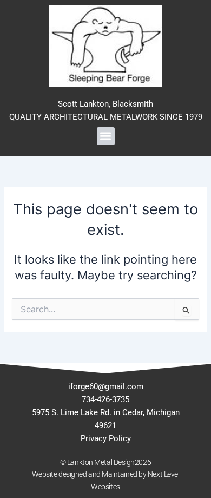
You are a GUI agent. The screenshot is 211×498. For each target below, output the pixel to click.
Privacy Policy (106, 438)
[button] (106, 136)
